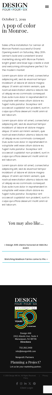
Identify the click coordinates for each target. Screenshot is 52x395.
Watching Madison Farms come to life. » (26, 259)
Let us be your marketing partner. (25, 367)
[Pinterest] (34, 384)
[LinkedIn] (25, 384)
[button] (47, 7)
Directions (25, 342)
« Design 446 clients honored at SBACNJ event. (26, 246)
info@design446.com (26, 351)
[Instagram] (21, 384)
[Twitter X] (29, 384)
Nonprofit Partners (25, 357)
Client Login (26, 388)
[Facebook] (17, 384)
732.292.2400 (25, 348)
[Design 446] (10, 7)
